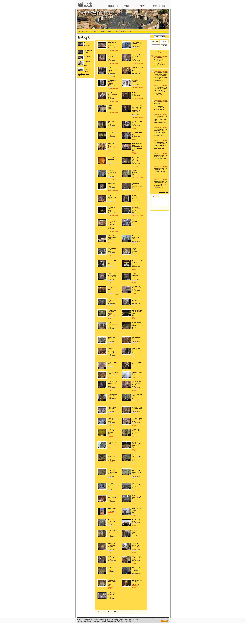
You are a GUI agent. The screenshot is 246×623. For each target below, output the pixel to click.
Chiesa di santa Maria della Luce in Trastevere (137, 431)
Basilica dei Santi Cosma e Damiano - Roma (113, 532)
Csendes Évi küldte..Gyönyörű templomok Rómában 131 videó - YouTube (112, 223)
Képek (95, 31)
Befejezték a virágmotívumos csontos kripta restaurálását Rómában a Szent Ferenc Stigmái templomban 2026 (160, 106)
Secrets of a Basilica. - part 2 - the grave (112, 456)
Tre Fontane (135, 93)
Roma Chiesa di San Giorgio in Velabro (112, 312)
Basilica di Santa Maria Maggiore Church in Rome (136, 383)
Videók (102, 31)
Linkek (123, 31)
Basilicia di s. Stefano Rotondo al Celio (113, 324)
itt (129, 621)
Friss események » (163, 192)
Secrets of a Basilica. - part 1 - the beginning (136, 443)
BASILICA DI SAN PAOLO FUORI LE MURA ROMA (137, 569)
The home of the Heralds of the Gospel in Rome (136, 56)
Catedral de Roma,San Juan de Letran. (113, 288)
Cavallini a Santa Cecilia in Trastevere (112, 56)
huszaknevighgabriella (113, 50)
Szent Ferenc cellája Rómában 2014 (112, 94)
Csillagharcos (135, 153)
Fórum (116, 31)
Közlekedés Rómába (159, 59)
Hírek (109, 31)
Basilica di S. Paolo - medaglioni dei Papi (137, 312)
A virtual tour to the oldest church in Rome (112, 497)
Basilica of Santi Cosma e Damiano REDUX (113, 69)
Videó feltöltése (160, 36)
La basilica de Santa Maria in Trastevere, (111, 545)
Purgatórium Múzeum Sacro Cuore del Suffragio (137, 185)
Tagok (88, 31)
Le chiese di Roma (113, 508)
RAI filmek (87, 56)
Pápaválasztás (88, 50)
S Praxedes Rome (112, 362)
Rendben (164, 620)
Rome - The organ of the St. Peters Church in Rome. (112, 275)
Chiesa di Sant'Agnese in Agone (112, 172)
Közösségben (155, 41)
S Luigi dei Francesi (113, 372)
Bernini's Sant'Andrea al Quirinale (136, 250)
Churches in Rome (137, 519)
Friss (130, 31)
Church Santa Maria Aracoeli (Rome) (136, 208)
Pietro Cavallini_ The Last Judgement (112, 82)
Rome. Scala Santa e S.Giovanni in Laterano (137, 396)
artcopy (109, 128)
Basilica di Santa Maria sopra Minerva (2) (136, 159)
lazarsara (110, 202)
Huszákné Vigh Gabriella (160, 56)
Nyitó (81, 31)
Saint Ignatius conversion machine (111, 208)
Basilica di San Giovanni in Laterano (112, 594)
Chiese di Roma (112, 442)
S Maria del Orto (136, 362)
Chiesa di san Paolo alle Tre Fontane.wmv (111, 431)
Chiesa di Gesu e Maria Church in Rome (112, 383)
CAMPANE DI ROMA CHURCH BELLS (136, 275)
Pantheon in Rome (137, 372)
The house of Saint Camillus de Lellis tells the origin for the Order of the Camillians (137, 108)
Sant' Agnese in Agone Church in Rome (136, 350)
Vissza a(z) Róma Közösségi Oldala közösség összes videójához (115, 612)
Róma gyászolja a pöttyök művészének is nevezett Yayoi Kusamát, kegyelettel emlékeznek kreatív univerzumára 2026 (161, 77)
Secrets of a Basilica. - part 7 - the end (136, 485)
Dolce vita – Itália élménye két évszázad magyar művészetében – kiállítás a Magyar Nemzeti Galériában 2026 (160, 92)
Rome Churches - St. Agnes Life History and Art (136, 237)
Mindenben (164, 41)
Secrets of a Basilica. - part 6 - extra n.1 (112, 485)
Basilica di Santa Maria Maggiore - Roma (112, 582)
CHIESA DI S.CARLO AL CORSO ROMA (136, 545)
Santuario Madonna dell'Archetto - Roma (137, 69)
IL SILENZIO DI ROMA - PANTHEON (112, 43)
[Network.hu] (85, 5)
